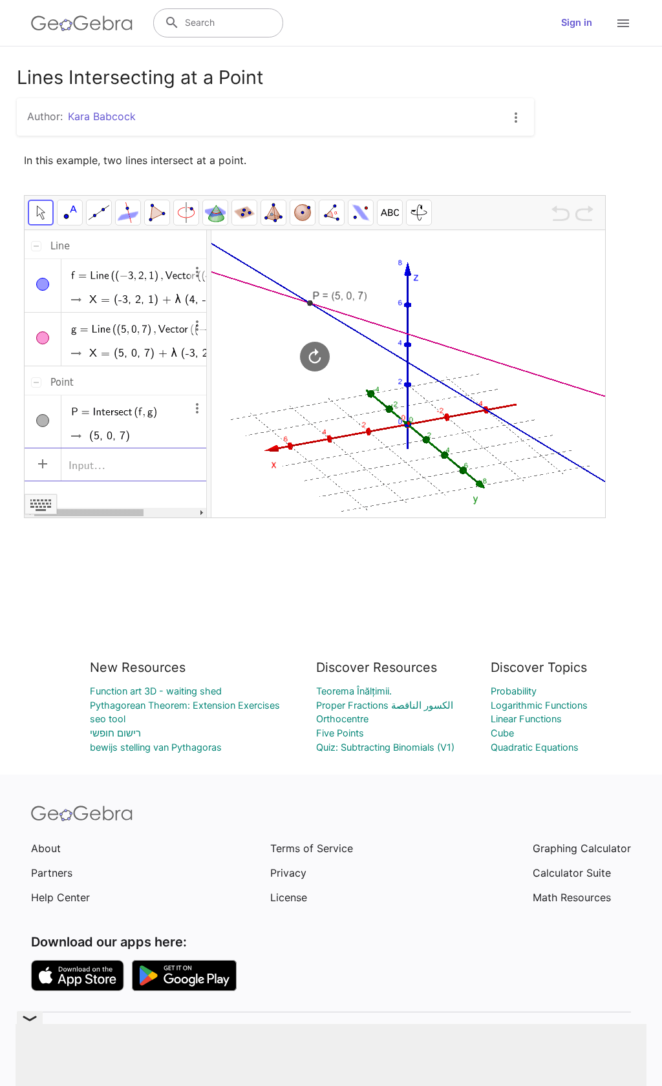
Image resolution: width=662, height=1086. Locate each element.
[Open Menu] (623, 23)
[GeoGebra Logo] (82, 23)
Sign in (576, 22)
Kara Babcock (102, 116)
